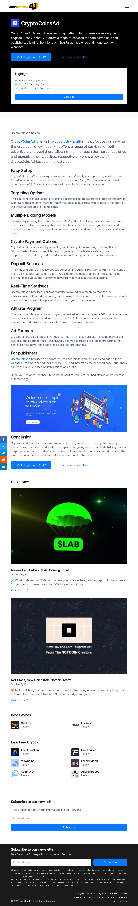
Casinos (91, 894)
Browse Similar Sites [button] (75, 57)
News (90, 897)
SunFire (26, 723)
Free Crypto (78, 894)
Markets (123, 894)
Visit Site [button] (69, 96)
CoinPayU (27, 771)
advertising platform (71, 141)
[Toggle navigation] (126, 6)
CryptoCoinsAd (23, 141)
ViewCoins (27, 761)
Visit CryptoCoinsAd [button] (29, 57)
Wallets (113, 894)
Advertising (79, 897)
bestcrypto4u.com (66, 879)
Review (25, 726)
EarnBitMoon (89, 761)
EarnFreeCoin (30, 750)
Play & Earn (102, 894)
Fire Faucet (88, 750)
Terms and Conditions (117, 897)
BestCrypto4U (27, 901)
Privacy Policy (120, 901)
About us (99, 897)
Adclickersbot (90, 771)
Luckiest (86, 723)
